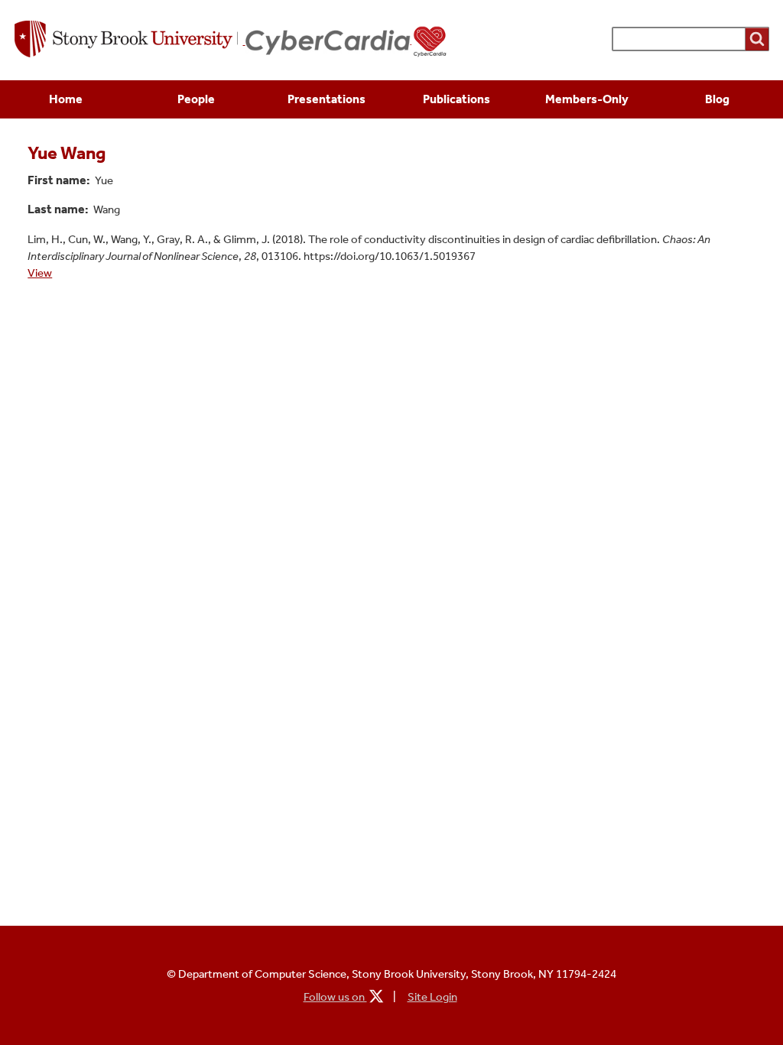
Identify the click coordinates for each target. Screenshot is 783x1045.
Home (66, 99)
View (40, 273)
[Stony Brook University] (130, 40)
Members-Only (587, 99)
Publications (456, 99)
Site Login (432, 997)
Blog (717, 99)
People (196, 99)
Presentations (327, 99)
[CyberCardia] (346, 41)
